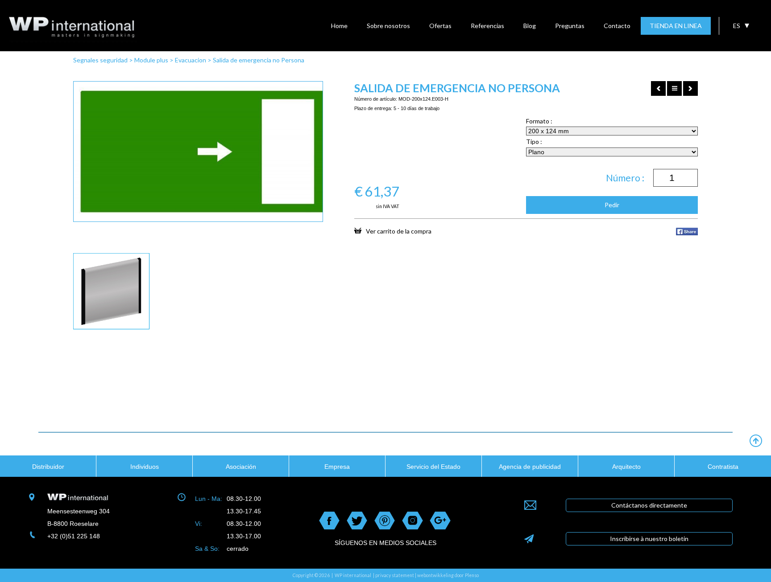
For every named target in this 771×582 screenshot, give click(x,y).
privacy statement (394, 575)
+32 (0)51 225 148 (73, 536)
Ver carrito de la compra (398, 230)
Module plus (151, 60)
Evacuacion (190, 60)
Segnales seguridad (100, 60)
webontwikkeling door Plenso (448, 575)
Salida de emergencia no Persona (258, 60)
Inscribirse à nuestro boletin (649, 538)
